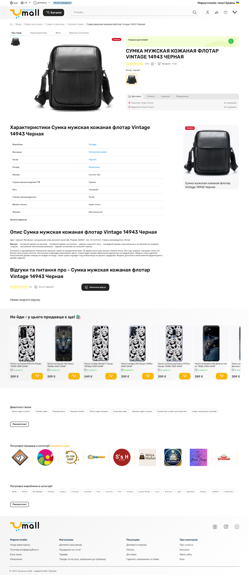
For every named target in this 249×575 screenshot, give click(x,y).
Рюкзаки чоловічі (77, 411)
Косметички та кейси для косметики (172, 411)
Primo (114, 498)
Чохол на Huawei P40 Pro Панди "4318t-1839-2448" (25, 365)
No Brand (80, 498)
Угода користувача (20, 544)
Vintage (217, 498)
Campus (63, 491)
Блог (182, 558)
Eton (98, 491)
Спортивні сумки (120, 411)
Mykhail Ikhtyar (57, 498)
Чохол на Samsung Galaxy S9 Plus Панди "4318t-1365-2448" (174, 365)
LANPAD (215, 491)
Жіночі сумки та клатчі (21, 411)
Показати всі (20, 424)
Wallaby (229, 498)
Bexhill (24, 491)
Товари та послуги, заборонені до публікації (82, 558)
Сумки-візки (140, 418)
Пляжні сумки (199, 418)
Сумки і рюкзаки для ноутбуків (204, 411)
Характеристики (38, 33)
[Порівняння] (216, 12)
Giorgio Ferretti (144, 491)
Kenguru (203, 491)
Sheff (171, 498)
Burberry (51, 491)
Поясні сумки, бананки (98, 411)
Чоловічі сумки (41, 411)
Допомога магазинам (70, 544)
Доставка (131, 554)
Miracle (43, 498)
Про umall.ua (186, 544)
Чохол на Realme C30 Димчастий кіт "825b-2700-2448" (211, 365)
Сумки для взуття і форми (98, 418)
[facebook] (215, 527)
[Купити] (37, 376)
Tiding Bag (192, 498)
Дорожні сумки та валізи (142, 411)
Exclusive (109, 491)
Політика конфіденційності (24, 549)
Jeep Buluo (190, 491)
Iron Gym (168, 491)
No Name (93, 498)
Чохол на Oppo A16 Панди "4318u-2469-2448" (137, 365)
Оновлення (16, 558)
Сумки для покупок (122, 418)
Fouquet (130, 491)
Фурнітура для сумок (158, 418)
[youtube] (237, 527)
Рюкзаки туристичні (181, 418)
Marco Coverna (28, 498)
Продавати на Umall (70, 549)
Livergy (14, 498)
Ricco (148, 498)
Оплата (130, 549)
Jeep (179, 491)
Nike (70, 498)
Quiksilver (126, 498)
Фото (58, 33)
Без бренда (37, 491)
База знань (16, 554)
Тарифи (63, 554)
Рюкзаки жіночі (59, 411)
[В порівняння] (41, 333)
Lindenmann (228, 491)
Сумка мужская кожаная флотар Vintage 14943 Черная (207, 185)
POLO (104, 498)
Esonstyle (87, 491)
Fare (119, 491)
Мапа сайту (186, 554)
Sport (181, 498)
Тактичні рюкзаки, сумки (21, 418)
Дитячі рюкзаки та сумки (46, 418)
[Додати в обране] (41, 329)
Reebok (138, 498)
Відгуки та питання (79, 33)
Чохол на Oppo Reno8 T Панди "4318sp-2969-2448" (98, 365)
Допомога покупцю (136, 544)
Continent (75, 491)
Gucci (157, 491)
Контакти (184, 549)
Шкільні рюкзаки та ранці (72, 418)
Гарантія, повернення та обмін (142, 558)
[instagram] (226, 527)
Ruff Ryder (160, 498)
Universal (205, 498)
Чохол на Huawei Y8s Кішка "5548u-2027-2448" (60, 365)
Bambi (14, 491)
